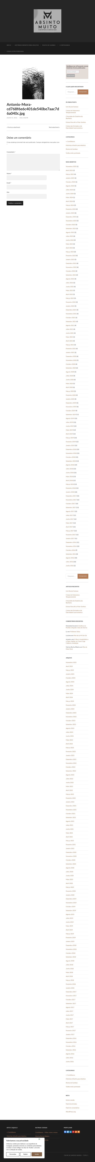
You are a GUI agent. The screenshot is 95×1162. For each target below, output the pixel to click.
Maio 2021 (69, 337)
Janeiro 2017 (70, 538)
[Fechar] (41, 1139)
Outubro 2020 (70, 364)
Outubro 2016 (70, 550)
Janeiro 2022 (70, 306)
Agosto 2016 (70, 558)
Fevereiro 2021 (71, 348)
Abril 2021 (69, 341)
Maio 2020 (69, 383)
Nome (9, 173)
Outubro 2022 (70, 271)
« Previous (13, 127)
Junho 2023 (70, 240)
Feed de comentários (72, 1108)
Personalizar (12, 1154)
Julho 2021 (69, 329)
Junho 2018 (70, 472)
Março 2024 (70, 205)
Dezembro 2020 (71, 356)
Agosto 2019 (70, 418)
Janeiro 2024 (70, 213)
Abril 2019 (69, 434)
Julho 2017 (69, 515)
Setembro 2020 (71, 368)
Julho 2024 (69, 190)
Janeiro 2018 (70, 492)
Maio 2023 (69, 244)
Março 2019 (70, 438)
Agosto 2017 (70, 511)
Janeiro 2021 (70, 352)
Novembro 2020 (71, 360)
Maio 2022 (69, 290)
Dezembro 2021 (71, 310)
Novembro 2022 (71, 267)
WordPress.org (71, 1111)
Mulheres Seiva (75, 631)
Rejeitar (25, 1154)
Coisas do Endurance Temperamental (73, 111)
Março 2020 (70, 391)
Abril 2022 (69, 294)
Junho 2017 (70, 519)
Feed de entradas (71, 1104)
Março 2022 (70, 298)
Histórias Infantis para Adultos (27, 45)
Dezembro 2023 (71, 217)
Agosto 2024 (70, 186)
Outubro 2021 (70, 317)
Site (8, 192)
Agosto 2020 (70, 372)
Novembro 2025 (71, 166)
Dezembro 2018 (71, 449)
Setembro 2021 (71, 321)
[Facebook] (65, 1132)
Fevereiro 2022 (71, 302)
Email (9, 183)
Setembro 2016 (71, 554)
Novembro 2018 (71, 453)
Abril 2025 (69, 170)
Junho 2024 (70, 193)
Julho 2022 (69, 283)
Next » (54, 127)
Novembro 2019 (71, 407)
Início (9, 45)
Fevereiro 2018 (71, 488)
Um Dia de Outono (72, 107)
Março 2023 (70, 252)
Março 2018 (70, 484)
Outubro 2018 (70, 457)
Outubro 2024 (70, 182)
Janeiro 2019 (70, 445)
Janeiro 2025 (70, 178)
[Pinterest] (73, 1132)
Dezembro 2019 (71, 403)
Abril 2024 (69, 201)
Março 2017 (70, 531)
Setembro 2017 (71, 507)
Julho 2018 (69, 469)
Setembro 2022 (71, 275)
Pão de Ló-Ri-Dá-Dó (80, 635)
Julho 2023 (69, 236)
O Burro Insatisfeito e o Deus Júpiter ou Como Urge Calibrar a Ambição (77, 641)
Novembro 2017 (71, 500)
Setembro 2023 (71, 228)
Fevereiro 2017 (71, 534)
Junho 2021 (70, 333)
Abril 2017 (69, 527)
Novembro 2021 (71, 314)
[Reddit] (76, 1132)
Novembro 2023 (71, 221)
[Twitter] (68, 1132)
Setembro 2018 (71, 461)
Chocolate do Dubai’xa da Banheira (74, 117)
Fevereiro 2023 (71, 255)
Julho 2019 (69, 422)
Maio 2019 (69, 430)
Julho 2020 (69, 376)
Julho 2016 (69, 562)
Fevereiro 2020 (71, 395)
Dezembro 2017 (71, 496)
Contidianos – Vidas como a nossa (46, 1132)
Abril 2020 (69, 387)
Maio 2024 (69, 197)
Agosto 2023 (70, 232)
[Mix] (78, 1132)
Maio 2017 (69, 523)
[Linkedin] (70, 1132)
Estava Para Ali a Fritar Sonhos (76, 122)
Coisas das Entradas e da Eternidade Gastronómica (74, 127)
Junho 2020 (70, 379)
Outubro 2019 (70, 410)
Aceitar (37, 1154)
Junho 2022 (70, 286)
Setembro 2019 (71, 414)
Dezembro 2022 (71, 263)
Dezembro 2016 (71, 542)
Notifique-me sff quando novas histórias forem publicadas (77, 67)
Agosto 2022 (70, 279)
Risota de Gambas (48, 45)
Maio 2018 (69, 476)
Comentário (11, 152)
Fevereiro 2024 (71, 209)
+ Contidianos (64, 45)
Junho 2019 (70, 426)
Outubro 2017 (70, 503)
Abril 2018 (69, 480)
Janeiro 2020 (70, 399)
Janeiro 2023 (70, 259)
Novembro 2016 (71, 546)
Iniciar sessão (70, 1100)
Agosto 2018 (70, 465)
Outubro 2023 (70, 224)
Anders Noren (76, 1155)
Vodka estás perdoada (15, 51)
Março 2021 (70, 345)
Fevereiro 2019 (71, 441)
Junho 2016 (70, 565)
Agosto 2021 (70, 325)
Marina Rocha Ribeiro (42, 1136)
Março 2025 (70, 174)
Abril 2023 (69, 248)
